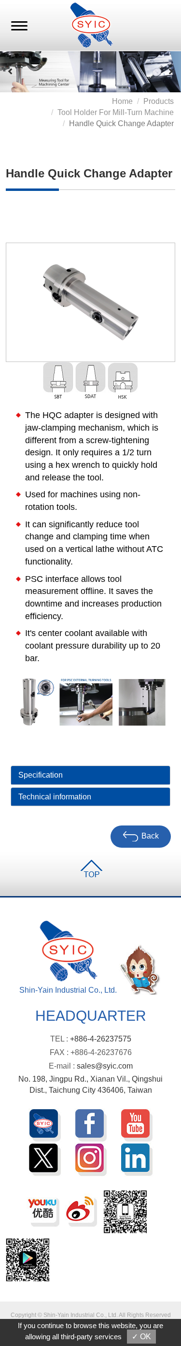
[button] (10, 71)
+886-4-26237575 (100, 1039)
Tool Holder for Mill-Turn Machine (115, 112)
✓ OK (141, 1336)
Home (122, 101)
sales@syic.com (105, 1066)
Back (150, 836)
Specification (40, 775)
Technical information (54, 797)
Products (158, 101)
